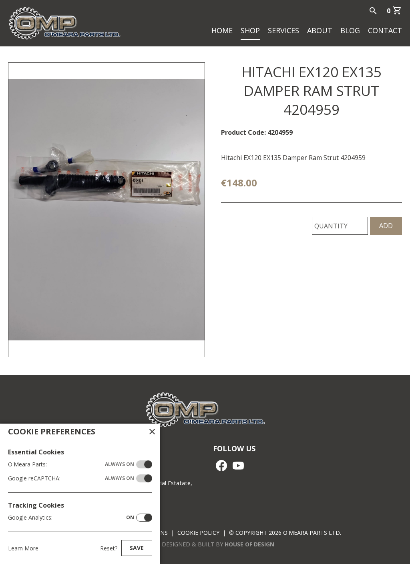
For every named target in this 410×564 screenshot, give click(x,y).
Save (137, 548)
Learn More (23, 548)
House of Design (249, 544)
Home (222, 30)
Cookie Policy (198, 532)
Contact (385, 30)
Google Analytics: (71, 517)
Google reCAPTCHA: (71, 478)
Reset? (108, 548)
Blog (350, 30)
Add (386, 225)
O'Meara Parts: (71, 464)
